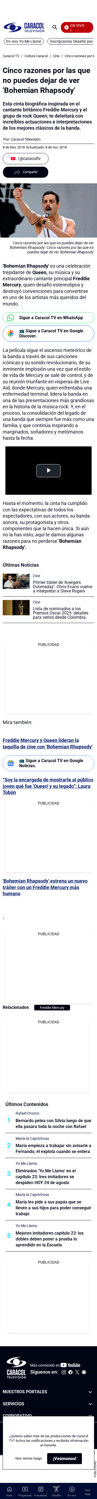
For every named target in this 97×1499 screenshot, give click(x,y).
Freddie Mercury (52, 1008)
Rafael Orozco (27, 1113)
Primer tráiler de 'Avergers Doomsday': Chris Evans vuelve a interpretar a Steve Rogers (62, 587)
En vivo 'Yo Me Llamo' (23, 41)
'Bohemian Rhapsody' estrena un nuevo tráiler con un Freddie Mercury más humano (45, 887)
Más (87, 1494)
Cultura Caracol (36, 56)
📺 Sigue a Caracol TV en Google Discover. (51, 333)
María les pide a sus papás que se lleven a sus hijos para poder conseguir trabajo (53, 1207)
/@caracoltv (29, 158)
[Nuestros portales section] (90, 1392)
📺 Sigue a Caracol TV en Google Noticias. (51, 763)
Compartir (30, 172)
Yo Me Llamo (26, 1163)
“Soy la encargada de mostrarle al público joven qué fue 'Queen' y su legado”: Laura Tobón (48, 786)
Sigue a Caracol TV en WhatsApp (51, 317)
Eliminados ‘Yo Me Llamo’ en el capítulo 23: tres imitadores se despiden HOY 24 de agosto (46, 1176)
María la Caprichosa (32, 1138)
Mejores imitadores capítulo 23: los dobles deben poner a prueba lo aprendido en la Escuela (50, 1239)
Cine (56, 56)
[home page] (24, 27)
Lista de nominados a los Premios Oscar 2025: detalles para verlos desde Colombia (60, 613)
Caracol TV (11, 56)
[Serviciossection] (90, 1404)
